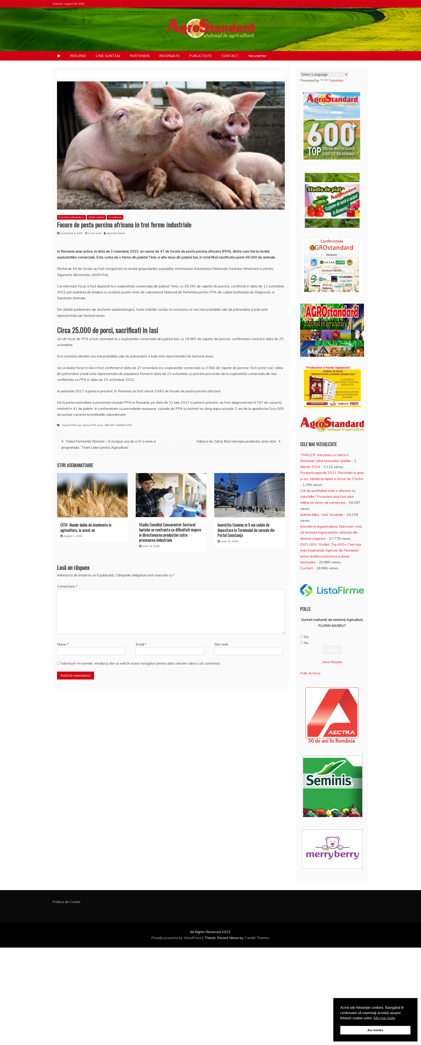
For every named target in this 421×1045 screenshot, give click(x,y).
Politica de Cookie (66, 902)
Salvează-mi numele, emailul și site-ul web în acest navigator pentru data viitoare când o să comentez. (141, 663)
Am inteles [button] (375, 1030)
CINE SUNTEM (108, 56)
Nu (306, 642)
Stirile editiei (96, 217)
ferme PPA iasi (72, 425)
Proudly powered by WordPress (176, 938)
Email (141, 644)
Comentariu (67, 586)
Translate (335, 80)
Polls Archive (310, 673)
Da (306, 637)
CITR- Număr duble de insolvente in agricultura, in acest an (85, 527)
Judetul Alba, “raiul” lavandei (321, 514)
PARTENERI (140, 56)
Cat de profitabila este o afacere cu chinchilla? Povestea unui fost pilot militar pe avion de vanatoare (327, 496)
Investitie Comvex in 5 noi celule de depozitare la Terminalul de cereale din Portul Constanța (246, 530)
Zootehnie (115, 217)
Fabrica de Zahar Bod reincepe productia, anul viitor (236, 441)
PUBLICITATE (200, 56)
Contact (306, 568)
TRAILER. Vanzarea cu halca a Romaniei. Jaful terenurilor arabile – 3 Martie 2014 (328, 461)
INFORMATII (169, 56)
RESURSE (78, 56)
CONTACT (230, 56)
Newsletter (257, 56)
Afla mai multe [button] (384, 1018)
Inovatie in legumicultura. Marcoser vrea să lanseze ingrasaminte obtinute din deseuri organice (331, 532)
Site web (221, 644)
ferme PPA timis (93, 425)
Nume (63, 644)
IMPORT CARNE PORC (118, 425)
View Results (332, 662)
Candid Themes (256, 938)
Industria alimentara (71, 217)
